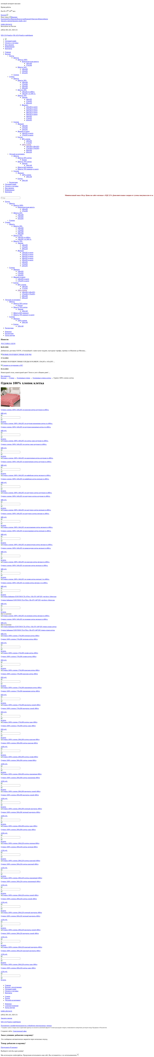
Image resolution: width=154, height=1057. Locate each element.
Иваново (14, 17)
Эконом (24, 97)
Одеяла (11, 77)
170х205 (29, 101)
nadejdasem (29, 35)
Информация (9, 47)
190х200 (25, 86)
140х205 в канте (27, 133)
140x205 (25, 126)
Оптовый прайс (10, 41)
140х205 (29, 99)
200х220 (29, 103)
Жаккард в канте (24, 131)
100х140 (25, 180)
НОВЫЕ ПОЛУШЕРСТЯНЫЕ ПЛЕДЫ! (17, 354)
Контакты (8, 48)
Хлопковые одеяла (23, 378)
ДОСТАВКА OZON (8, 343)
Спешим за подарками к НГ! (13, 365)
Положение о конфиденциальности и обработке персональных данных (26, 1025)
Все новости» (6, 376)
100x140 (29, 165)
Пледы (11, 56)
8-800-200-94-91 (6, 24)
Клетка (20, 137)
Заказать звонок (6, 21)
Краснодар (21, 19)
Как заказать (9, 45)
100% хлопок (26, 144)
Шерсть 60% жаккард (25, 167)
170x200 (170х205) (32, 148)
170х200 (25, 84)
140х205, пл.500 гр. (29, 93)
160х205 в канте (32, 110)
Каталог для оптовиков (13, 987)
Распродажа (13, 182)
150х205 (25, 71)
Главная (8, 52)
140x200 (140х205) (32, 146)
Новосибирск (43, 19)
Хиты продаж (10, 335)
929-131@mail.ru (7, 35)
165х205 (25, 73)
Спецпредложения (11, 1006)
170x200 (29, 65)
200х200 (25, 88)
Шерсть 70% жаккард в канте (28, 169)
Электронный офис (20, 1031)
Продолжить (5, 1047)
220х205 (29, 120)
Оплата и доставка (11, 43)
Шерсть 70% (22, 95)
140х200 (29, 63)
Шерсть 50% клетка (25, 158)
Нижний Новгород (31, 19)
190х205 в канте (32, 114)
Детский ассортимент (17, 154)
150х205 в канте (32, 109)
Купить (3, 421)
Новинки (8, 331)
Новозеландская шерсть (30, 61)
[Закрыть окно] (78, 1055)
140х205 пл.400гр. (28, 92)
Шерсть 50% (22, 67)
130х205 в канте (32, 107)
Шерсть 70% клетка (25, 161)
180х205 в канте (32, 112)
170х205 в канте (27, 135)
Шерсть (16, 58)
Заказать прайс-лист (19, 21)
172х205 (29, 143)
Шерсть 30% (22, 80)
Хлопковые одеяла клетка (42, 378)
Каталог (8, 54)
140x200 (25, 69)
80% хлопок (26, 139)
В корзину (14, 1047)
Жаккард (25, 105)
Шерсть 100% (22, 60)
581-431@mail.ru (19, 35)
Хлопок (16, 75)
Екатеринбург (6, 19)
